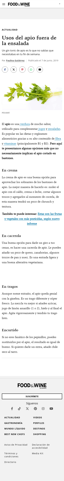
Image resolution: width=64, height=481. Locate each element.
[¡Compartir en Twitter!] (14, 69)
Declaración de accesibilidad (41, 446)
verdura (24, 124)
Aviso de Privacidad (15, 444)
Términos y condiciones (11, 455)
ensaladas (53, 129)
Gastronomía (13, 423)
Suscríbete (32, 396)
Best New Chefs (14, 434)
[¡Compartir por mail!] (40, 69)
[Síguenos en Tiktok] (19, 409)
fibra (58, 138)
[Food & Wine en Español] (19, 4)
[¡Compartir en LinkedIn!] (31, 69)
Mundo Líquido (14, 428)
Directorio (10, 462)
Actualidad (10, 29)
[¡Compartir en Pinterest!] (22, 69)
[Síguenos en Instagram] (43, 409)
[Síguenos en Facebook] (12, 409)
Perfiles (38, 423)
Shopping (39, 434)
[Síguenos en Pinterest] (35, 409)
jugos (41, 129)
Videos (37, 417)
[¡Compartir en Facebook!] (5, 69)
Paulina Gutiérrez (15, 60)
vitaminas (9, 143)
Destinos (39, 428)
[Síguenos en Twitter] (27, 409)
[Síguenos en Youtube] (51, 409)
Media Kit (37, 453)
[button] (4, 4)
